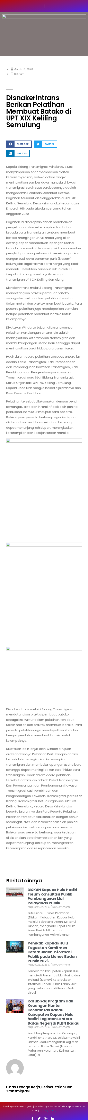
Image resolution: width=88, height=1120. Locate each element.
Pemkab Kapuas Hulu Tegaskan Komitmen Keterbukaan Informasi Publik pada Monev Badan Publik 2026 (52, 952)
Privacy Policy (48, 1110)
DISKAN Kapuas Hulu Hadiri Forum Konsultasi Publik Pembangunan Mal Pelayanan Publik (52, 896)
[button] (19, 144)
